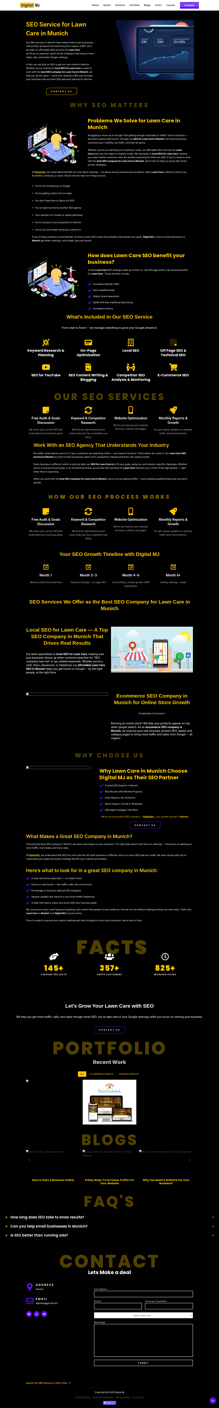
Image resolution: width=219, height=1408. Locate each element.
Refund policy (122, 1397)
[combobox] (143, 1315)
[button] (61, 91)
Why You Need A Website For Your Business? (166, 1181)
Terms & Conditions (102, 1397)
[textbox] (142, 1315)
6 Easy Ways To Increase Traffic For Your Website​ (109, 1181)
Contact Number (157, 1301)
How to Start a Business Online (53, 1180)
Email (98, 1301)
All (82, 1074)
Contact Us (138, 1397)
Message (100, 1322)
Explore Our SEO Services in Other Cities (48, 1383)
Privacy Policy (82, 1397)
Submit (143, 1362)
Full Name (101, 1289)
